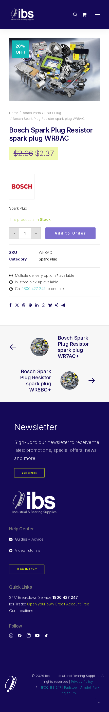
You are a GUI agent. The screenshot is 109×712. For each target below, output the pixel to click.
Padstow (71, 687)
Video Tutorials (27, 550)
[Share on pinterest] (30, 305)
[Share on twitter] (17, 305)
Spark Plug (52, 113)
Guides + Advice (29, 539)
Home (13, 113)
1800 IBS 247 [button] (27, 569)
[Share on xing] (56, 305)
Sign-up (23, 442)
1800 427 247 (34, 288)
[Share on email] (63, 305)
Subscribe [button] (29, 473)
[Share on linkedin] (37, 305)
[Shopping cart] (82, 14)
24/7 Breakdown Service (43, 597)
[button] (97, 14)
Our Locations (21, 610)
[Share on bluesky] (50, 305)
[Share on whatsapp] (43, 305)
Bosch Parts (31, 113)
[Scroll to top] (99, 702)
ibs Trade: (49, 604)
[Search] (73, 14)
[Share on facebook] (10, 305)
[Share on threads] (24, 305)
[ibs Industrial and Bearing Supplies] (22, 14)
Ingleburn (68, 693)
